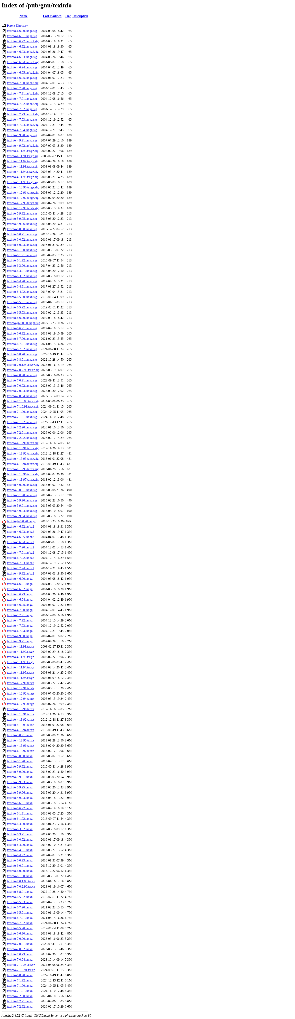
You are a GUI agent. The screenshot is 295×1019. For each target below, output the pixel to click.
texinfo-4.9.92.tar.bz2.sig (23, 145)
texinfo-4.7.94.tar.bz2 (20, 568)
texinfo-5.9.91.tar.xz (20, 777)
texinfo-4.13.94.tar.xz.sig (23, 464)
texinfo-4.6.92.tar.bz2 (20, 526)
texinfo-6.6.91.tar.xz (20, 803)
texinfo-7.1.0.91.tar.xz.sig (23, 406)
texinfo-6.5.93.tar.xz (20, 902)
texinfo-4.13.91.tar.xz (20, 714)
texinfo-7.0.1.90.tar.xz (21, 881)
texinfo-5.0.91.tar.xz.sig (22, 490)
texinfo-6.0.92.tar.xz (20, 839)
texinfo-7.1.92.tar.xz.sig (22, 422)
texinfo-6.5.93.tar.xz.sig (22, 312)
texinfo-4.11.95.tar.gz (20, 672)
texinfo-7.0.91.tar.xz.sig (22, 380)
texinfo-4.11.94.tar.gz (20, 667)
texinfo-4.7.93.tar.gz (20, 625)
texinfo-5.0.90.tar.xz (20, 756)
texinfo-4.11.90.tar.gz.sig (22, 151)
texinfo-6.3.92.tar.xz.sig (22, 276)
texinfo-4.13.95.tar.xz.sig (23, 469)
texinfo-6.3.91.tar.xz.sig (22, 271)
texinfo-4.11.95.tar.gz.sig (22, 177)
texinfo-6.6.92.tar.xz (20, 808)
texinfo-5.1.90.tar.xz (20, 761)
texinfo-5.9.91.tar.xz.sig (22, 505)
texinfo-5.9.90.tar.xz (20, 771)
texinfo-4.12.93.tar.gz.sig (23, 203)
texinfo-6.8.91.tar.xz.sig (22, 359)
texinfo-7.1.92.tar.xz (20, 980)
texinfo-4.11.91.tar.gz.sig (22, 156)
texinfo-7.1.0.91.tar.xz (21, 970)
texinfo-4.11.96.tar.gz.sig (22, 182)
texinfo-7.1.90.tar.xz (20, 985)
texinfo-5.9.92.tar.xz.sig (22, 213)
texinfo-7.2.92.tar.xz (20, 1006)
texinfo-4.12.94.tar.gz (20, 698)
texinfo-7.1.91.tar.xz (20, 991)
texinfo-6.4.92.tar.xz (20, 855)
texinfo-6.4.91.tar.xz (20, 850)
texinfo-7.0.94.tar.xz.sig (22, 396)
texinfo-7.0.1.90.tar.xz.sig (23, 364)
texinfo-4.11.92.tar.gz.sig (22, 161)
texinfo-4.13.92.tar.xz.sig (23, 453)
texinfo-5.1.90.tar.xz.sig (22, 495)
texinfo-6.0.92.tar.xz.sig (22, 239)
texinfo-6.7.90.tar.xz (20, 907)
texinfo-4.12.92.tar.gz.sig (23, 197)
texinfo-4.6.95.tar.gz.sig (22, 77)
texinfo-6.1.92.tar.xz (20, 818)
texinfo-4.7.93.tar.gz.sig (22, 119)
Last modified (52, 16)
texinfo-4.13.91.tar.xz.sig (23, 448)
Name (23, 16)
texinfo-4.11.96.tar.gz (20, 677)
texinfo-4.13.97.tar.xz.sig (23, 479)
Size (68, 16)
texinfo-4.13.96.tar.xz (20, 745)
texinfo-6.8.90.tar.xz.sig (22, 354)
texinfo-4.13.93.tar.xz (20, 724)
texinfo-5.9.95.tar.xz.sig (22, 218)
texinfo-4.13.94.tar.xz (20, 730)
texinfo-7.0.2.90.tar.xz (21, 886)
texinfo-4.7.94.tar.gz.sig (22, 130)
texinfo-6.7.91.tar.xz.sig (22, 344)
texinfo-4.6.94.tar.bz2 (20, 542)
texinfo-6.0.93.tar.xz (20, 860)
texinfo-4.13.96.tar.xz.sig (23, 474)
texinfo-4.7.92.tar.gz (20, 620)
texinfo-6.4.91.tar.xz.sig (22, 286)
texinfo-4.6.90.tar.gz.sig (22, 31)
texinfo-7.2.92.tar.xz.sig (22, 437)
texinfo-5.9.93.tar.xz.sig (22, 511)
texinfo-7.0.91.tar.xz (20, 944)
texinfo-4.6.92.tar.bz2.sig (23, 41)
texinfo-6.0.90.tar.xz (20, 871)
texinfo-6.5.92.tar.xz (20, 897)
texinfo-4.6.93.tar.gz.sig (22, 57)
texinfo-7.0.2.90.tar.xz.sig (23, 370)
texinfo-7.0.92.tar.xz (20, 949)
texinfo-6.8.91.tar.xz (20, 891)
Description (80, 16)
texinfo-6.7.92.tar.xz (20, 923)
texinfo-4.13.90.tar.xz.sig (23, 443)
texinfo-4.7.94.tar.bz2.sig (23, 124)
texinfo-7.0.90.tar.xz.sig (22, 375)
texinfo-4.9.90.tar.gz (20, 636)
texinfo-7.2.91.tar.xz (20, 1001)
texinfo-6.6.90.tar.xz (20, 933)
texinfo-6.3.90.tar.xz (20, 824)
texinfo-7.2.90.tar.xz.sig (22, 427)
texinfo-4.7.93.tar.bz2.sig (23, 114)
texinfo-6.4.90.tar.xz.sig (22, 281)
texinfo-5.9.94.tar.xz (20, 797)
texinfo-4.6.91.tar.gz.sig (22, 36)
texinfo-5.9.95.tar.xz (20, 787)
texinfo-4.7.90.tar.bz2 (20, 547)
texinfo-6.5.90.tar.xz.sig (22, 297)
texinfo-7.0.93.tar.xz (20, 954)
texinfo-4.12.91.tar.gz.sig (23, 192)
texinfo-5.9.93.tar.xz (20, 782)
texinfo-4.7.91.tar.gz (20, 615)
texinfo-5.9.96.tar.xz (20, 792)
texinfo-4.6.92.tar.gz (20, 589)
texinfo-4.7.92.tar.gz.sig (22, 109)
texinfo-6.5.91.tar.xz (20, 912)
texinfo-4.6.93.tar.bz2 (20, 531)
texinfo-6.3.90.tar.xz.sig (22, 265)
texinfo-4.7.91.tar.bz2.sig (23, 93)
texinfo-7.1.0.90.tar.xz (21, 964)
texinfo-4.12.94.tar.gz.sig (23, 208)
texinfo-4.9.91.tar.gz (20, 641)
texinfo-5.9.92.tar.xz (20, 766)
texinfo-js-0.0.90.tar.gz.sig (23, 323)
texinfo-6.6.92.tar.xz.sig (22, 333)
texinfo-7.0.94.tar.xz (20, 959)
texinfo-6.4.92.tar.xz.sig (22, 291)
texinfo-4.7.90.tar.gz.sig (22, 88)
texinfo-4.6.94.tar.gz (20, 599)
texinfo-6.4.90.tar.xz (20, 844)
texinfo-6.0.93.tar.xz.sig (22, 244)
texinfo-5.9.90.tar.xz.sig (22, 500)
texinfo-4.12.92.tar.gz (20, 693)
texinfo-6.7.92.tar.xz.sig (22, 349)
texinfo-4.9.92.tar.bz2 (20, 573)
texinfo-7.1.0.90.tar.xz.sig (23, 401)
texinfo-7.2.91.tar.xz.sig (22, 432)
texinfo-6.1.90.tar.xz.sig (22, 250)
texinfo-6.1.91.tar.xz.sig (22, 255)
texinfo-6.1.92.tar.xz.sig (22, 260)
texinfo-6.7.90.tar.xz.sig (22, 338)
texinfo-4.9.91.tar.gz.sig (22, 140)
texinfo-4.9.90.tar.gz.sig (22, 135)
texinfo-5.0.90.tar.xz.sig (22, 484)
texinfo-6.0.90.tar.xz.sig (22, 229)
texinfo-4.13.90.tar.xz (20, 709)
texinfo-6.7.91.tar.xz (20, 917)
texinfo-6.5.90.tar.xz (20, 928)
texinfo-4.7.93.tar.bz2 (20, 563)
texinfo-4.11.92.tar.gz (20, 651)
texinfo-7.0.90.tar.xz (20, 938)
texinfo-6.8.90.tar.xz (20, 975)
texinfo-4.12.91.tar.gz (20, 688)
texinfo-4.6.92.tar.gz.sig (22, 46)
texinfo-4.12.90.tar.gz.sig (23, 187)
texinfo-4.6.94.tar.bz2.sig (23, 62)
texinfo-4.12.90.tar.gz (20, 683)
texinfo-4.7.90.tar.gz (20, 610)
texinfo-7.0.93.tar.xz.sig (22, 391)
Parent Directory (17, 25)
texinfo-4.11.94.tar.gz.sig (22, 171)
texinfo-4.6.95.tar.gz (20, 604)
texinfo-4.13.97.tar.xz (20, 751)
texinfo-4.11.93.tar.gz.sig (22, 166)
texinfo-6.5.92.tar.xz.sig (22, 307)
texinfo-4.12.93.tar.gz (20, 704)
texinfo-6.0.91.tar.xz (20, 865)
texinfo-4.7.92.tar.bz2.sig (23, 104)
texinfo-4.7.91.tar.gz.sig (22, 98)
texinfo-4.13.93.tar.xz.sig (23, 458)
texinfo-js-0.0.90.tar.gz (21, 521)
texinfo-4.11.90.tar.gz (20, 657)
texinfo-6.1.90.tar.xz (20, 876)
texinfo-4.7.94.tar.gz (20, 631)
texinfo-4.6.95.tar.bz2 (20, 537)
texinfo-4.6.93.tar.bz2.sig (23, 51)
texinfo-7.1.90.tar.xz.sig (22, 411)
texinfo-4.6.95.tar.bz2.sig (23, 72)
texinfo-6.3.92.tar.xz (20, 829)
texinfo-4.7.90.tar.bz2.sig (23, 83)
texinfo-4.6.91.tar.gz (20, 584)
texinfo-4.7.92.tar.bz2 (20, 557)
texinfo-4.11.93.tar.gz (20, 662)
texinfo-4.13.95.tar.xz (20, 740)
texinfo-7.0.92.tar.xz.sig (22, 385)
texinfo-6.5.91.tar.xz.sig (22, 302)
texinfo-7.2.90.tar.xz (20, 996)
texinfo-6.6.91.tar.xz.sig (22, 328)
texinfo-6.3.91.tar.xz (20, 834)
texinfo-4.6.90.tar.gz (20, 578)
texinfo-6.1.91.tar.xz (20, 813)
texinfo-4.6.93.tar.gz (20, 594)
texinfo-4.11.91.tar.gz (20, 646)
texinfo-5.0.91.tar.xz (20, 735)
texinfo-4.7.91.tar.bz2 (20, 552)
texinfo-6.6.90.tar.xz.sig (22, 317)
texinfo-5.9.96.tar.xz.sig (22, 224)
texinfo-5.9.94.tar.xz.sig (22, 516)
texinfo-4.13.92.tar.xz (20, 719)
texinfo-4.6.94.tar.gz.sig (22, 67)
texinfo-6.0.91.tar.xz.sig (22, 234)
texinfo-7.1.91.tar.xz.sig (22, 417)
